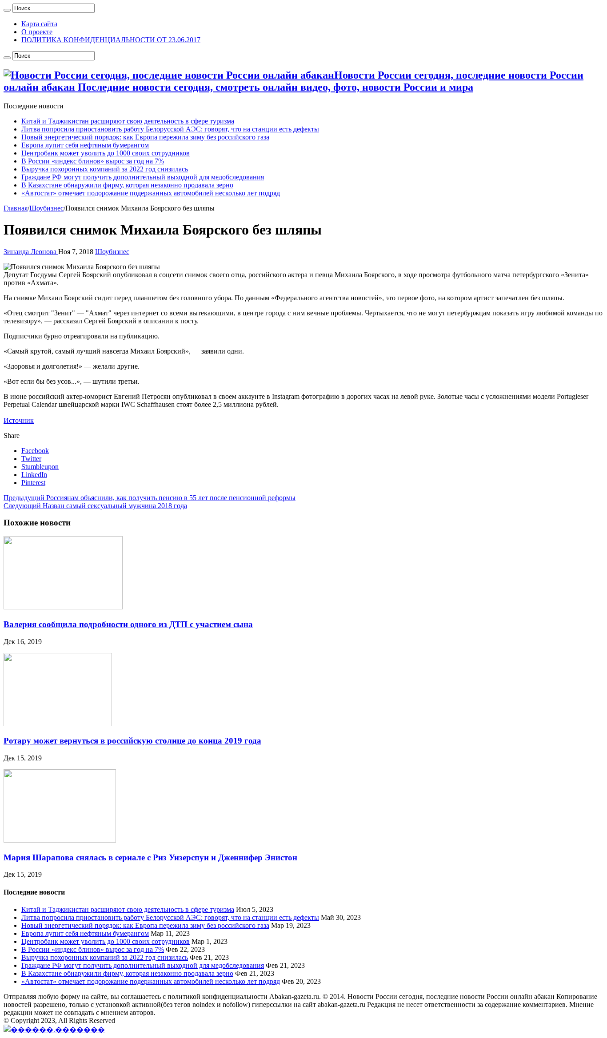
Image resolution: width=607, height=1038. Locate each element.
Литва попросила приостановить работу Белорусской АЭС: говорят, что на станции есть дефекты (170, 129)
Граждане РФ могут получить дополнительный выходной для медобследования (142, 177)
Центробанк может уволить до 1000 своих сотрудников (105, 153)
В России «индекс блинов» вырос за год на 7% (92, 161)
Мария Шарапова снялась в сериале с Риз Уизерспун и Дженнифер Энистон (150, 857)
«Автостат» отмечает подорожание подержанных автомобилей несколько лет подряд (150, 193)
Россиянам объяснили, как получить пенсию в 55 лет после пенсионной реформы (150, 497)
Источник (19, 420)
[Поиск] (7, 10)
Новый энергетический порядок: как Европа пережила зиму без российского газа (145, 137)
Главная (16, 208)
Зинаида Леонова (31, 251)
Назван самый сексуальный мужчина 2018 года (95, 505)
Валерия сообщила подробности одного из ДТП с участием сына (128, 624)
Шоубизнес (46, 208)
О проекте (36, 32)
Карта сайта (39, 24)
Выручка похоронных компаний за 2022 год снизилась (104, 169)
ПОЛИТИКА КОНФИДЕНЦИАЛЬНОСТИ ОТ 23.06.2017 (110, 40)
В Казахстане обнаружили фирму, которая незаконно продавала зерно (127, 185)
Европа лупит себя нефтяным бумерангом (85, 145)
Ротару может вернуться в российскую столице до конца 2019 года (132, 740)
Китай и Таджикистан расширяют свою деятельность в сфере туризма (127, 121)
